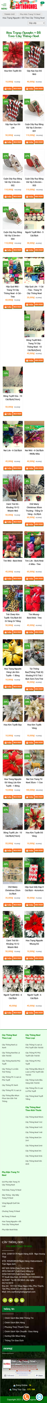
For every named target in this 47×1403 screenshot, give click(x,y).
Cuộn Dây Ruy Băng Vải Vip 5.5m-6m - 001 (34, 127)
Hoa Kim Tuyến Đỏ (12, 71)
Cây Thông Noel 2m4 (33, 1146)
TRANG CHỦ (9, 14)
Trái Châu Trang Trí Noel (11, 1190)
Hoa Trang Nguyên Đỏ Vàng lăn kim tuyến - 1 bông (12, 782)
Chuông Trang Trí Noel (11, 1211)
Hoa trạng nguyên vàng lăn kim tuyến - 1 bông (12, 672)
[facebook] (5, 1300)
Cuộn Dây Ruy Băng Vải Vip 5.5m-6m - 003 (34, 182)
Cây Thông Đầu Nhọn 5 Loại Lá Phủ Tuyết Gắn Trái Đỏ (34, 1072)
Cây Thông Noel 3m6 (33, 1156)
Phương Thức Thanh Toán (17, 1327)
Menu (3, 8)
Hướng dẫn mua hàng (15, 1336)
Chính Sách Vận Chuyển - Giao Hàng (21, 1331)
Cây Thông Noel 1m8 (33, 1132)
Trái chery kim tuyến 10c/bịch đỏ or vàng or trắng (13, 617)
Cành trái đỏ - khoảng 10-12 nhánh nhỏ (12, 507)
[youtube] (22, 1300)
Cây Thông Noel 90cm (34, 1117)
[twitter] (10, 1300)
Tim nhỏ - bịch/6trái (12, 561)
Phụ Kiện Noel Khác (10, 1230)
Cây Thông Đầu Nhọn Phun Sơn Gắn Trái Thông (10, 1098)
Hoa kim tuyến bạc (13, 725)
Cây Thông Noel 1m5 (33, 1127)
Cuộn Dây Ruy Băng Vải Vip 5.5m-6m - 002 (13, 182)
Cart (41, 5)
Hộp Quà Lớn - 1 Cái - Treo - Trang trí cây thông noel (34, 290)
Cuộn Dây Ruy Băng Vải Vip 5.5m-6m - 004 (13, 235)
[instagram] (16, 1300)
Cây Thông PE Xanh (10, 1085)
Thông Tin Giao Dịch (14, 1340)
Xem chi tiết (13, 54)
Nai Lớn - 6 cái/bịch (13, 450)
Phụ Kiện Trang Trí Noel (30, 14)
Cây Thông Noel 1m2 (33, 1122)
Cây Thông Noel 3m (33, 1151)
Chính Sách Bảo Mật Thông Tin (19, 1318)
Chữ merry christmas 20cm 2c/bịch (12, 890)
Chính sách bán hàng (15, 1322)
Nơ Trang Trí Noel (9, 1216)
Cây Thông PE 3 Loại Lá (11, 1090)
